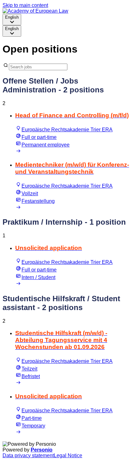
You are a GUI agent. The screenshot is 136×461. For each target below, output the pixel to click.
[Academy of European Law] (35, 11)
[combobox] (12, 19)
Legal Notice (68, 455)
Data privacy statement (28, 455)
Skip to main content (25, 5)
